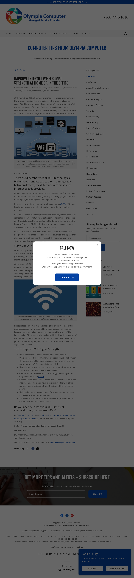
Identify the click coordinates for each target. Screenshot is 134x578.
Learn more (67, 277)
